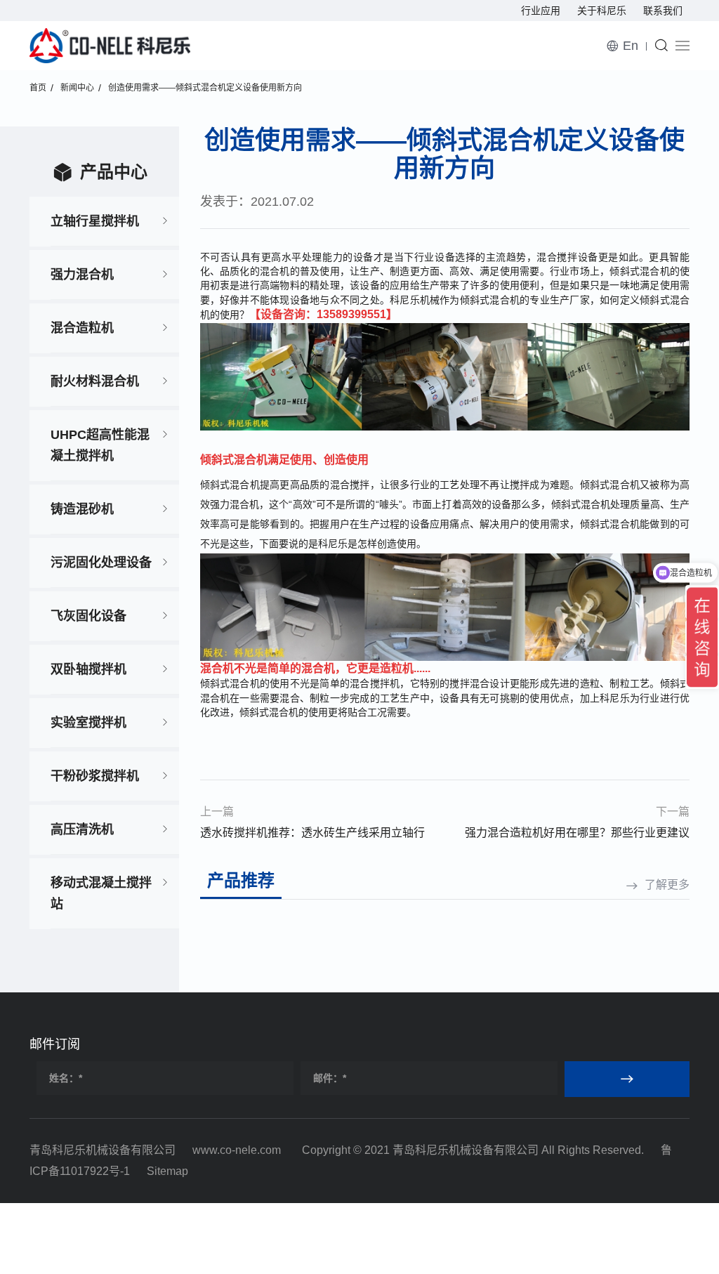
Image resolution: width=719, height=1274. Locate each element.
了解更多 (667, 885)
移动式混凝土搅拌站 (101, 893)
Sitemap (167, 1171)
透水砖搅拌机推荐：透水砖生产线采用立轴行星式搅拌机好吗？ (312, 835)
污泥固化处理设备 (101, 563)
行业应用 (540, 10)
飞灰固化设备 (88, 616)
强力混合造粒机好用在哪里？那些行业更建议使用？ (577, 835)
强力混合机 (82, 275)
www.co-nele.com (236, 1150)
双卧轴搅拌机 (88, 669)
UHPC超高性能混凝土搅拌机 (100, 445)
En (630, 46)
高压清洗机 (82, 829)
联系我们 (662, 10)
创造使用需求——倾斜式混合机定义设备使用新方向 (205, 88)
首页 (37, 88)
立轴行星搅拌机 (95, 221)
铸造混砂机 (82, 509)
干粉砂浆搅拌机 (95, 776)
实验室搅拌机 (88, 723)
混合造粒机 (82, 328)
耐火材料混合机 (95, 381)
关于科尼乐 (601, 10)
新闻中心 (77, 88)
